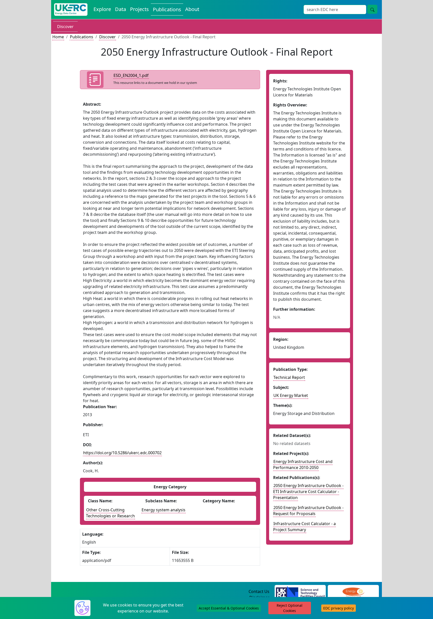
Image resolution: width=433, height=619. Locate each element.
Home (58, 37)
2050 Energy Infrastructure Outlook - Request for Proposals (308, 510)
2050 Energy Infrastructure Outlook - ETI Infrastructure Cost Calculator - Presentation (308, 491)
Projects (139, 9)
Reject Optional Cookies (289, 608)
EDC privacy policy (338, 608)
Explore (102, 9)
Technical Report (289, 377)
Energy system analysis (163, 510)
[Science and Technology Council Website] (300, 591)
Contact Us (259, 591)
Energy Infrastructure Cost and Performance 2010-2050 (303, 464)
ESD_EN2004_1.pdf (131, 75)
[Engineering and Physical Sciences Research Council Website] (353, 591)
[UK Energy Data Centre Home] (70, 9)
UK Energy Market (290, 395)
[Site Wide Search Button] (372, 9)
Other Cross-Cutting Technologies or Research (110, 513)
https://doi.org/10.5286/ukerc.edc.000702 (122, 452)
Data (120, 9)
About (192, 9)
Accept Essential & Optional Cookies (229, 608)
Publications (167, 9)
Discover (65, 26)
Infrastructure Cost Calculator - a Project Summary (304, 526)
